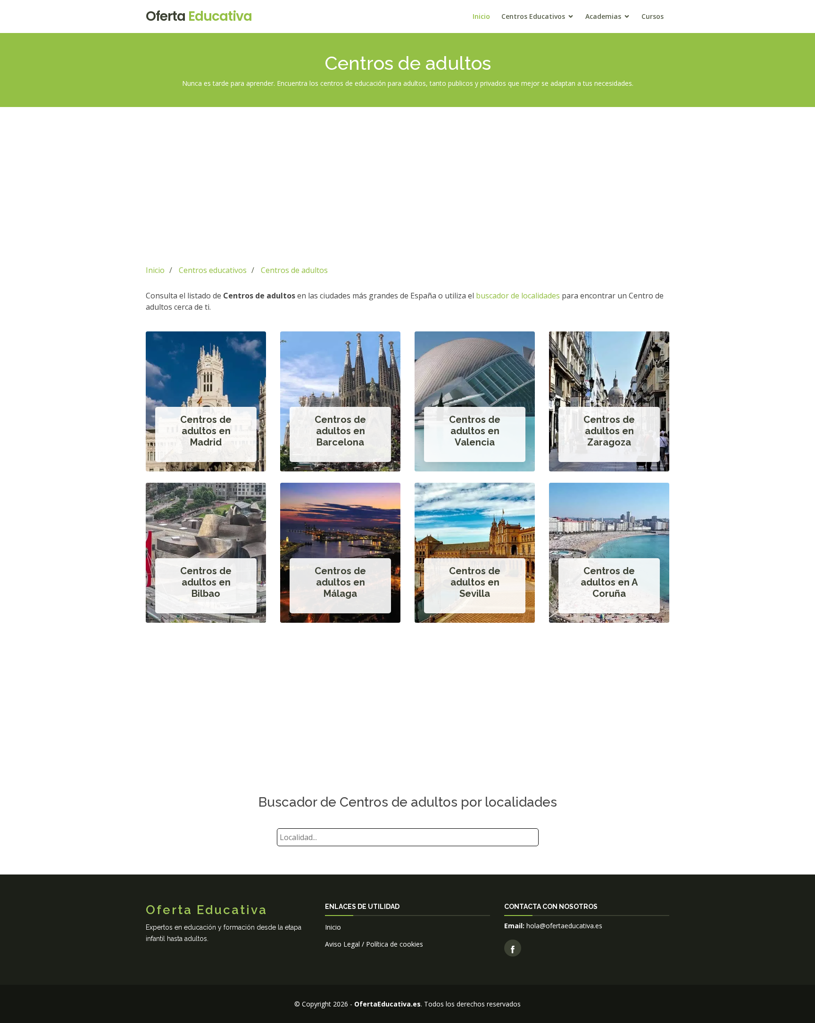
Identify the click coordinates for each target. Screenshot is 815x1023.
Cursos (652, 16)
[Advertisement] (407, 184)
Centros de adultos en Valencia (474, 431)
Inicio (481, 16)
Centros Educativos (533, 16)
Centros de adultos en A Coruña (609, 582)
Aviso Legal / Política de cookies (374, 944)
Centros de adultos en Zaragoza (609, 431)
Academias (603, 16)
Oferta (199, 16)
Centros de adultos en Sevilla (474, 582)
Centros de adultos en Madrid (206, 431)
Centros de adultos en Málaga (340, 582)
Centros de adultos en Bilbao (206, 582)
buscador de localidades (518, 295)
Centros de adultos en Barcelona (340, 431)
